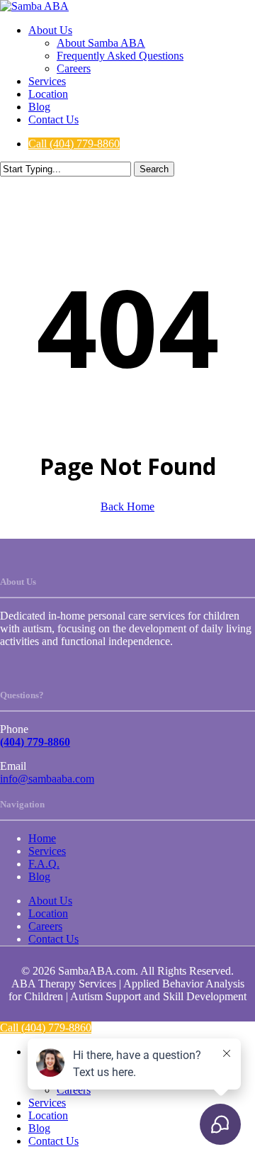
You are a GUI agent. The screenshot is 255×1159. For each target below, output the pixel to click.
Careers (45, 926)
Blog (39, 876)
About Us (50, 901)
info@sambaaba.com (47, 779)
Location (48, 913)
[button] (74, 144)
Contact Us (53, 939)
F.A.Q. (44, 864)
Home (42, 838)
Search (154, 169)
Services (47, 851)
